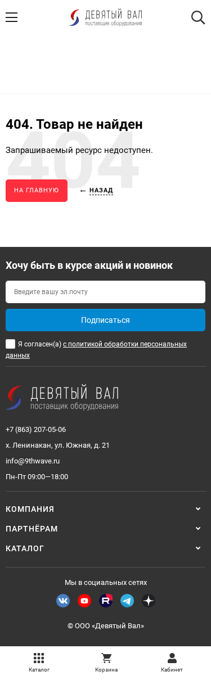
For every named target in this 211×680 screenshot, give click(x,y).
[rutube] (106, 600)
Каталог (39, 670)
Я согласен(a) (96, 349)
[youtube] (84, 600)
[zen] (148, 600)
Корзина (106, 670)
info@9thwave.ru (33, 461)
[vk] (63, 600)
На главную (36, 190)
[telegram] (127, 600)
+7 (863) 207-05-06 (36, 429)
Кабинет (172, 670)
